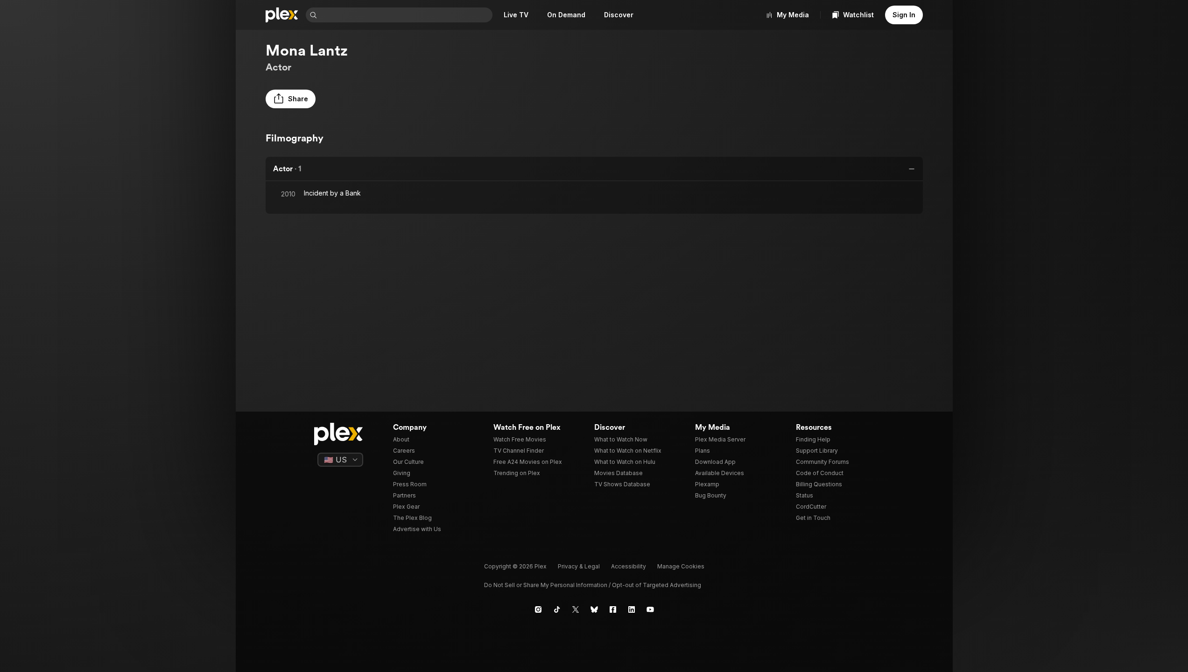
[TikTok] (557, 609)
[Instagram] (538, 609)
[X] (575, 609)
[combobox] (405, 14)
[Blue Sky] (594, 609)
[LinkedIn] (631, 609)
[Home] (282, 15)
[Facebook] (613, 609)
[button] (291, 99)
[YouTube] (650, 609)
